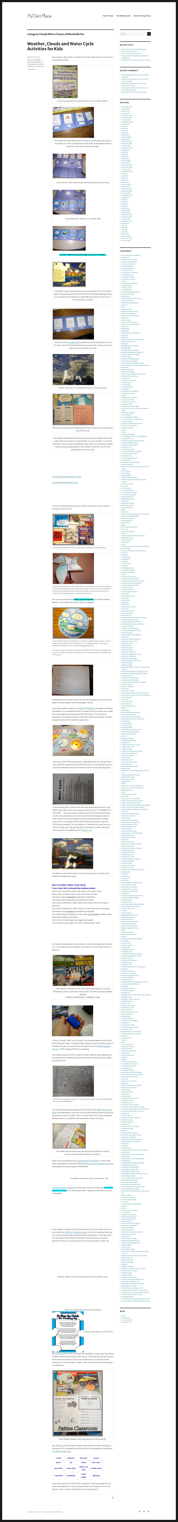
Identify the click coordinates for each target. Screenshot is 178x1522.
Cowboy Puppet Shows (129, 458)
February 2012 (126, 210)
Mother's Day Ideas (128, 850)
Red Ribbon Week (128, 990)
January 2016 (126, 113)
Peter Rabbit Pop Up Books (131, 906)
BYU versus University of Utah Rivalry (134, 374)
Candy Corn (125, 378)
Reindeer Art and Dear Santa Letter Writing (136, 60)
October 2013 (126, 169)
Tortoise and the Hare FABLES (132, 1204)
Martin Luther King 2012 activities (132, 801)
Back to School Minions (129, 51)
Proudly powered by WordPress (51, 1512)
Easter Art (125, 512)
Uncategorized (127, 1221)
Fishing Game (126, 557)
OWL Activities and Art (139, 92)
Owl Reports (126, 876)
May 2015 (124, 130)
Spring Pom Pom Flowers (130, 1098)
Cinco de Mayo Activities (130, 417)
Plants (124, 930)
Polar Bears (125, 941)
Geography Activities (128, 607)
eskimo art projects (128, 531)
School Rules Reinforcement (131, 1033)
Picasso (124, 910)
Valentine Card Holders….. (130, 1225)
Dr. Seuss (125, 486)
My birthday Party (127, 854)
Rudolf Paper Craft (128, 1008)
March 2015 (125, 135)
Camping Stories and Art (130, 376)
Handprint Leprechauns (129, 658)
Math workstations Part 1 (130, 824)
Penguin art (125, 893)
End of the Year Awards (129, 527)
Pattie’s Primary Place (142, 16)
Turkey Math (126, 1212)
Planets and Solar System (130, 921)
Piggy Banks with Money (130, 915)
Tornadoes (125, 1202)
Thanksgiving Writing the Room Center (134, 1174)
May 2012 (124, 204)
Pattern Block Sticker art (130, 889)
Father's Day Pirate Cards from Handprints (135, 546)
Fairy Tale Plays (127, 540)
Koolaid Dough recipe (129, 740)
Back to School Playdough (130, 324)
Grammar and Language (130, 628)
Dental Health (126, 475)
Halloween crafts (127, 643)
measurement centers (129, 831)
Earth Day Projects (128, 505)
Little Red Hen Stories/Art (130, 766)
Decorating (125, 473)
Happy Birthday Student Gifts (131, 660)
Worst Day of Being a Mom (130, 1281)
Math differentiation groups (131, 822)
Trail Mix (124, 1208)
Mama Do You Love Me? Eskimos (133, 788)
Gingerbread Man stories (130, 619)
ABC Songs (125, 296)
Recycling (125, 986)
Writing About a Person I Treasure (133, 1283)
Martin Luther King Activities (131, 803)
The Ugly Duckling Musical (130, 1189)
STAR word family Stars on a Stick (133, 1111)
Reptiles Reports (127, 1001)
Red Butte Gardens (128, 988)
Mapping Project (127, 790)
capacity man (126, 382)
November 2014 (127, 143)
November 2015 (127, 117)
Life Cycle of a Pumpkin (129, 762)
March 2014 (125, 158)
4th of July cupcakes (128, 279)
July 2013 (124, 174)
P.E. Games (125, 880)
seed (123, 1042)
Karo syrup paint (127, 727)
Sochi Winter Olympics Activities (132, 1074)
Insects (124, 708)
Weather (124, 1264)
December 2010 (127, 238)
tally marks (125, 1143)
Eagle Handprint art (128, 499)
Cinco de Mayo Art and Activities (132, 419)
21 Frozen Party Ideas (128, 264)
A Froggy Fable (127, 290)
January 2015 (126, 139)
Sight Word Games (128, 1046)
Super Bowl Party (127, 1128)
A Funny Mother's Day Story (131, 292)
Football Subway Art (128, 570)
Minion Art (125, 839)
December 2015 (127, 115)
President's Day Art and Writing (132, 954)
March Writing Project (129, 794)
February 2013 (126, 184)
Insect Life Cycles (127, 701)
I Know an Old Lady (128, 691)
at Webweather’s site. (62, 1451)
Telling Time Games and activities (132, 1154)
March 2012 (125, 208)
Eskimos (124, 533)
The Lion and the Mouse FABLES (132, 1178)
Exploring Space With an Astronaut (133, 535)
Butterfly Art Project (128, 372)
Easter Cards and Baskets (130, 516)
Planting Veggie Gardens (130, 928)
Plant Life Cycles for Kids (130, 926)
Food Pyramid (126, 563)
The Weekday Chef (123, 16)
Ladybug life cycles (128, 747)
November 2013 (127, 167)
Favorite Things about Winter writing (134, 550)
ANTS (123, 307)
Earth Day (125, 501)
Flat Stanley (125, 559)
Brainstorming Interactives (130, 359)
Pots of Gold (126, 947)
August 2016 (125, 109)
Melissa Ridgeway (127, 75)
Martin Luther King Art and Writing (133, 807)
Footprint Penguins (128, 572)
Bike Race (125, 344)
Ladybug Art (126, 742)
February (125, 553)
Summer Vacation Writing (130, 1126)
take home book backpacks (131, 1141)
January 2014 (126, 163)
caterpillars (125, 389)
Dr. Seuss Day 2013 (128, 490)
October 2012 (126, 193)
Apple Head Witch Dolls (129, 311)
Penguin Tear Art (127, 902)
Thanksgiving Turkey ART (130, 1169)
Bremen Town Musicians (130, 361)
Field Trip (125, 555)
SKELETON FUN (127, 1048)
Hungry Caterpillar (128, 686)
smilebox (125, 1057)
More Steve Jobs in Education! (132, 844)
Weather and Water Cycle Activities (133, 1268)
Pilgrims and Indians (128, 917)
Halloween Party (127, 650)
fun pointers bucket (128, 596)
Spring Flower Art (127, 1092)
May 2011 (124, 230)
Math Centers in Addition (130, 820)
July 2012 (124, 199)
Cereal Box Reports (128, 393)
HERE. (105, 650)
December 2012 (127, 189)
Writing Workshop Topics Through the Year (136, 1299)
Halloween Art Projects (129, 641)
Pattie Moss (125, 79)
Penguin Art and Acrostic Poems (132, 895)
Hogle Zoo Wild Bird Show (130, 678)
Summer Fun (126, 1124)
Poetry (124, 936)
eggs (123, 525)
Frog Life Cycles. (127, 587)
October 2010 (126, 240)
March (124, 792)
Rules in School (127, 1010)
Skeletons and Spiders (129, 1051)
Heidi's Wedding (127, 663)
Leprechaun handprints (129, 753)
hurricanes (125, 688)
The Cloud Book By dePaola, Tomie (66, 477)
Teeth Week (126, 1152)
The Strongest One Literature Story (133, 1186)
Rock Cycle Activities (128, 1005)
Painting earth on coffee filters (132, 882)
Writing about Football (129, 1286)
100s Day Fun (126, 257)
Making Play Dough (128, 777)
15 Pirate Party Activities (129, 259)
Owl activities (126, 872)
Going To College (127, 626)
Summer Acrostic (127, 1120)
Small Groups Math (128, 1055)
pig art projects (127, 913)
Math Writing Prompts (129, 826)
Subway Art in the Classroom (131, 1117)
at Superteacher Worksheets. (87, 1161)
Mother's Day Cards (128, 846)
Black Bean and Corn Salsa (131, 354)
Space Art (125, 1079)
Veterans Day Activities (129, 1238)
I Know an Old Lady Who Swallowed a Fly (135, 693)
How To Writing (127, 684)
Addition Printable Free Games (132, 298)
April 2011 (124, 232)
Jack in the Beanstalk (129, 714)
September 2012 (127, 195)
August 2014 (125, 150)
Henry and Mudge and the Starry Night (134, 673)
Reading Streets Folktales (130, 984)
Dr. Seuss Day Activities (129, 492)
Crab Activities (126, 460)
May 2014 (125, 154)
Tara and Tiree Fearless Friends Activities (135, 1150)
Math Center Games (128, 816)
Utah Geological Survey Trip (131, 1223)
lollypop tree (126, 768)
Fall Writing (125, 542)
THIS (62, 1446)
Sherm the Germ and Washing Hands (134, 49)
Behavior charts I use (128, 341)
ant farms (125, 305)
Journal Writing (127, 723)
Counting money (127, 456)
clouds (29, 60)
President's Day (127, 951)
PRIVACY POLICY (127, 958)
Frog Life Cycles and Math (130, 585)
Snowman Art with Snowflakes (132, 1072)
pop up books (126, 943)
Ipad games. (126, 710)
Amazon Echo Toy (127, 300)
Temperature (126, 1156)
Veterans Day (126, 1236)
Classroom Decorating (129, 425)
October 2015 (126, 120)
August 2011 (125, 223)
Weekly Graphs (127, 1275)
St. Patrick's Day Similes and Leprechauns (135, 1109)
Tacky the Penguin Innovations (132, 1139)
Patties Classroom (33, 1512)
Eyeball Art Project (128, 538)
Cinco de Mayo (127, 415)
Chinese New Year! (128, 400)
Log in (124, 1315)
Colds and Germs (127, 438)
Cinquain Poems (127, 421)
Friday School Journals (129, 576)
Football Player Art (128, 568)
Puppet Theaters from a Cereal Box (133, 967)
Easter (124, 510)
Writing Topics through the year (132, 1294)
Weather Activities (128, 1266)
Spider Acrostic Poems (129, 1081)
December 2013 (127, 165)
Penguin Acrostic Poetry (130, 891)
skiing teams (126, 1053)
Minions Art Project (128, 842)
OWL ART (125, 874)
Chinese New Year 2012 (129, 397)
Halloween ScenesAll (129, 656)
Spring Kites (126, 1094)
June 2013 (125, 176)
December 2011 (127, 214)
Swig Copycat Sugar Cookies (131, 1135)
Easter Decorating (128, 518)
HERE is (91, 708)
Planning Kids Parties (128, 923)
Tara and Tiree (126, 1148)
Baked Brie (125, 328)
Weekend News (127, 1273)
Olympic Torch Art (128, 867)
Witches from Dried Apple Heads (133, 1279)
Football (124, 566)
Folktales (125, 561)
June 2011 (125, 227)
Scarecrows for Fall (128, 1025)
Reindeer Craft (126, 997)
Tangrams (125, 1145)
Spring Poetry (126, 1096)
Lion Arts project (127, 764)
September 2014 (127, 148)
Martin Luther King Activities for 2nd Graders (136, 805)
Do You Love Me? (127, 484)
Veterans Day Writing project (131, 1242)
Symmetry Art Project (129, 1137)
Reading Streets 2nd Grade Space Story (135, 982)
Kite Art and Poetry (128, 738)
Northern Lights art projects (131, 859)
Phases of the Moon (128, 908)
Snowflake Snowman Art (130, 1064)
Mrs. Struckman (127, 88)
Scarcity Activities (127, 1018)
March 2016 (125, 111)
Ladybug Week (127, 749)
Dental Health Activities (129, 477)
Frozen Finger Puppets (129, 591)
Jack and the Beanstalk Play (131, 712)
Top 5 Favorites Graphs (129, 1199)
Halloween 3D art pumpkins (131, 639)
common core (126, 447)
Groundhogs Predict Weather (131, 635)
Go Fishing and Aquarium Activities (133, 624)
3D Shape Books (127, 275)
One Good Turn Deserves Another (133, 870)
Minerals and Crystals (128, 837)
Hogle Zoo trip (126, 676)
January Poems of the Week (131, 716)
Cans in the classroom (129, 380)
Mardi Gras (125, 796)
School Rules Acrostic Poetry (131, 1031)
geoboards (125, 604)
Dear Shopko (126, 471)
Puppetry (125, 969)
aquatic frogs (126, 320)
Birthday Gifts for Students (130, 350)
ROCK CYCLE (126, 1003)
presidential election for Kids (131, 956)
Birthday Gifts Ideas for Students (132, 352)
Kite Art (124, 736)
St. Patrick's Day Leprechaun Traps (133, 1107)
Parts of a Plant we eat (129, 885)
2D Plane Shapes (127, 266)
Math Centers (126, 818)
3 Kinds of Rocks (127, 270)
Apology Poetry (127, 309)
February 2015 (126, 137)
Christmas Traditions (128, 413)
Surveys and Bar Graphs (129, 1133)
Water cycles (126, 1247)
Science (124, 1036)
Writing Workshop (128, 1296)
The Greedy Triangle (128, 1176)
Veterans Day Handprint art (131, 1240)
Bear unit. (125, 337)
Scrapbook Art (126, 1038)
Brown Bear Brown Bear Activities (133, 363)
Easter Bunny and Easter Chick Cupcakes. (135, 514)
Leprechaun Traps (128, 755)
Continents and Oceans (129, 453)
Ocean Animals (127, 863)
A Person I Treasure (128, 294)
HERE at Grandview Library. (76, 1232)
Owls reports (126, 878)
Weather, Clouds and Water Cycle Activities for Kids (60, 46)
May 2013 (125, 178)
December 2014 (127, 141)
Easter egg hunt (127, 520)
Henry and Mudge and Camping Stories (135, 671)
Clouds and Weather (128, 434)
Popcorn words (127, 945)
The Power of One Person (130, 1182)
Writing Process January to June (132, 1288)
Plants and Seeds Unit (129, 934)
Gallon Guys (125, 600)
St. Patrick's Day (127, 1102)
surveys (124, 1130)
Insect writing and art (128, 706)
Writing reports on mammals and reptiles (135, 1292)
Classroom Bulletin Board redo (132, 423)
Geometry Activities (128, 611)
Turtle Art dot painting (129, 1214)
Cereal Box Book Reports (130, 391)
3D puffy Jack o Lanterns (130, 272)
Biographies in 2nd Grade (130, 346)
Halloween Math (127, 647)
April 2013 (125, 180)
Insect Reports (126, 704)
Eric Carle (125, 529)
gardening (125, 602)
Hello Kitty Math (127, 665)
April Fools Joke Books (129, 313)
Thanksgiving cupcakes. (129, 1165)
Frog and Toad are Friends (130, 579)
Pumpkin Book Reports (129, 960)
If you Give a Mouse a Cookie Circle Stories (136, 695)
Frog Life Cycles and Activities (131, 583)
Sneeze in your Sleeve (129, 1061)
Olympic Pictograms (128, 865)
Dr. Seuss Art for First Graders (131, 53)
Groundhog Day (127, 632)
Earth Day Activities (128, 503)
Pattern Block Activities (129, 887)
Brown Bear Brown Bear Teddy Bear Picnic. (136, 365)
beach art (125, 335)
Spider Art (125, 1083)
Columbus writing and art (130, 445)
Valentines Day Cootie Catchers (132, 1232)
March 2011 (125, 234)
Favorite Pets (126, 548)
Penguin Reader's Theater (130, 898)
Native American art (128, 857)
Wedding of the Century (130, 1271)
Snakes (124, 1059)
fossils (123, 574)
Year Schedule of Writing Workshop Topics (136, 1301)
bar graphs (125, 331)
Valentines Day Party (128, 1234)
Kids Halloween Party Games (131, 729)
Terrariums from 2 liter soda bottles (133, 1158)
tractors (124, 1206)
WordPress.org (127, 1322)
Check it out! (87, 830)
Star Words (125, 1113)
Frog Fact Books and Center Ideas (133, 581)
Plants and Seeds (127, 932)
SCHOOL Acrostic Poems (130, 1027)
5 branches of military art (130, 283)
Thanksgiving (126, 1161)
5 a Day (124, 281)
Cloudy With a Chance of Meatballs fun (134, 436)
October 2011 (126, 219)
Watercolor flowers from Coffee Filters (134, 1255)
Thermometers (32, 64)
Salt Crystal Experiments (130, 1012)
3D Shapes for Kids (128, 277)
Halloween (125, 637)
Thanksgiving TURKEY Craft (130, 1171)
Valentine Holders (127, 1227)
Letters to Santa (127, 760)
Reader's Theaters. (128, 977)
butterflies (125, 367)
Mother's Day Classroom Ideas (132, 848)
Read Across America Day (130, 975)
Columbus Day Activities (130, 443)
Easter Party (126, 522)
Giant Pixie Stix (126, 615)
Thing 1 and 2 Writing (128, 1197)
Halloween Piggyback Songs (131, 654)
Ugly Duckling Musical (129, 1217)
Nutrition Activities (128, 861)
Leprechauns (126, 757)
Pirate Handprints (127, 919)
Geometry (125, 609)
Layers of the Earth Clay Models (132, 751)
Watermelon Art (127, 1258)
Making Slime (126, 781)
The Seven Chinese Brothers (131, 1184)
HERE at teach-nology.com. (64, 1188)
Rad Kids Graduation (128, 971)
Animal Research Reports (130, 303)
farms (123, 544)
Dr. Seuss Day (126, 488)
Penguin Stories (127, 900)
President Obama (128, 949)
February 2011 (126, 236)
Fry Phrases (125, 594)
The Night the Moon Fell (129, 1180)
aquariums (125, 318)
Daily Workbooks (127, 464)
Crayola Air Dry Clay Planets (131, 462)
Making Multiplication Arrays (131, 775)
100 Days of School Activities (131, 255)
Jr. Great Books (127, 725)
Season (124, 1040)
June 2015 (125, 128)
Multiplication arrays (128, 852)
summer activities (127, 1122)
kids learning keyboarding (130, 732)
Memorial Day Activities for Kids (132, 833)
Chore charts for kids (128, 402)
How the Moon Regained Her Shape (134, 682)
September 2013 (127, 171)
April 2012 (125, 206)
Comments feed (127, 1320)
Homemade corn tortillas (130, 680)
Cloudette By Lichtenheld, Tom (65, 483)
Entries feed (126, 1318)
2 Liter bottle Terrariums (129, 262)
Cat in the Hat (126, 384)
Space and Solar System (130, 1076)
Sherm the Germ (127, 1044)
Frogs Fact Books (127, 589)
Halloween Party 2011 (128, 652)
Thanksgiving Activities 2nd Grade (133, 1163)
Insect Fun (125, 699)
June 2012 (125, 202)
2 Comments (31, 69)
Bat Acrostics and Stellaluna (131, 333)
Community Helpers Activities (131, 451)
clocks (124, 430)
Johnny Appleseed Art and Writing (133, 719)
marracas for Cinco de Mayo (131, 798)
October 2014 (126, 145)
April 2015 (125, 133)
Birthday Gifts (126, 348)
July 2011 (124, 225)
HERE (84, 645)
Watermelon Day (127, 1260)
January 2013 (126, 186)
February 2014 (126, 161)
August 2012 (125, 197)
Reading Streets (127, 979)
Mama (124, 783)
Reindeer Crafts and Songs (130, 999)
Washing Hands (127, 1245)
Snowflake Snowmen (129, 1066)
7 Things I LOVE (126, 287)
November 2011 (127, 217)
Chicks (124, 395)
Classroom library (127, 428)
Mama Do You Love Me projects (132, 785)
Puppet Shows (126, 964)
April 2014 (125, 156)
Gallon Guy (125, 598)
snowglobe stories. (128, 1070)
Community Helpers (128, 449)
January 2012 (126, 212)
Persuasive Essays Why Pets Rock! (133, 904)
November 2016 (127, 107)
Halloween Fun (127, 645)
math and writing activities (130, 813)
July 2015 (124, 126)
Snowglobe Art (127, 1068)
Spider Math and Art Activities (131, 1085)
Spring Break (126, 1089)
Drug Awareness (127, 497)
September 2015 (127, 122)
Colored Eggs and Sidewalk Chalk (133, 441)
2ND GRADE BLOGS (128, 268)
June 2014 (125, 152)
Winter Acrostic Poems (129, 1277)
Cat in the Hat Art (127, 387)
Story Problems (127, 1115)
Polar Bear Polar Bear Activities (132, 939)
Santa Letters (126, 1016)
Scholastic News (74, 342)
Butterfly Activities (128, 369)
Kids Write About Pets (129, 734)
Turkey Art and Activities (130, 1210)
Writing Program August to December (134, 1290)
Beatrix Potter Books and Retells (132, 339)
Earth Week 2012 (127, 507)
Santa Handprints (127, 1014)
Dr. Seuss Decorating (129, 494)
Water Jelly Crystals (128, 1249)
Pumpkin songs (127, 962)
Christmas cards (127, 404)
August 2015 (125, 124)
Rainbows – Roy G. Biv (129, 973)
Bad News (125, 326)
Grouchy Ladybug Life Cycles (131, 630)
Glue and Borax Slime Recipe (131, 622)
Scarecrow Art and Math (130, 1020)
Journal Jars (125, 721)
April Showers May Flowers (130, 315)
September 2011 (127, 221)
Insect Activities (127, 697)
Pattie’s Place (108, 16)
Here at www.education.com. (98, 1164)
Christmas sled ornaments (130, 406)
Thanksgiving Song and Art (130, 1167)
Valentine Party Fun (128, 1230)
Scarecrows (126, 1023)
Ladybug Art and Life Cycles (131, 744)
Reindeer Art (126, 992)
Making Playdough (128, 779)
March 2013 (125, 182)
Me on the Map (127, 829)
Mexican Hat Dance (128, 835)
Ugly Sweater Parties (129, 1219)
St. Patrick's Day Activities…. (131, 1105)
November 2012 (127, 191)
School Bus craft (127, 1029)
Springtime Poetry (128, 1100)
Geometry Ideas (127, 613)
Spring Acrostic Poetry (129, 1087)
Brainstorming (126, 356)
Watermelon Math (128, 1262)
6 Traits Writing (126, 285)
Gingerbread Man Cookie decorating (134, 617)
